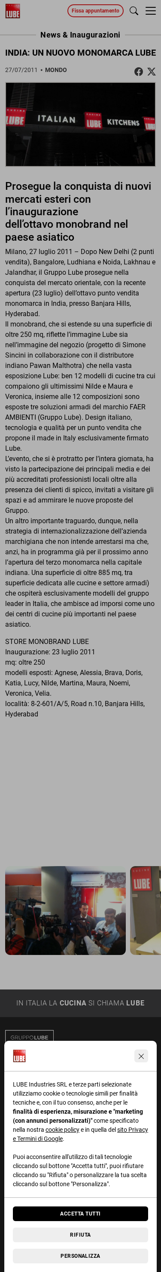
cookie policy (62, 1129)
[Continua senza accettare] (141, 1055)
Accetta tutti (80, 1214)
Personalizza (80, 1256)
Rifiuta (80, 1235)
